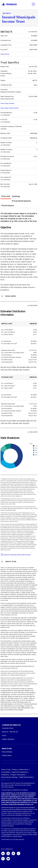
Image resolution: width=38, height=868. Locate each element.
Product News (7, 755)
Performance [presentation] (7, 205)
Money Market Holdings (9, 777)
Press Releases (7, 752)
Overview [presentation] (5, 196)
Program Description (18, 775)
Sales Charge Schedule (7, 103)
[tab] (6, 196)
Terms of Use (5, 769)
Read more (10, 296)
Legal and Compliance (20, 772)
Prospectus (5, 775)
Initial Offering (5, 54)
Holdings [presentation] (16, 196)
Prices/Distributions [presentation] (21, 201)
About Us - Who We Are (10, 732)
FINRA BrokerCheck (26, 777)
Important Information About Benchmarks (17, 555)
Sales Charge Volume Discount (10, 108)
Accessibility (5, 772)
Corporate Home (7, 728)
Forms (4, 735)
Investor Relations (8, 739)
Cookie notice (23, 769)
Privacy (14, 769)
